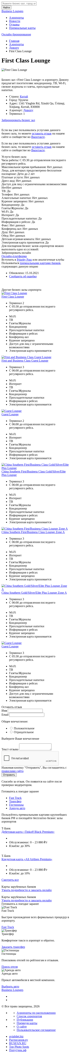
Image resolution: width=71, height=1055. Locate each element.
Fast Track (15, 797)
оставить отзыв (41, 133)
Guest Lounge (10, 414)
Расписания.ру (18, 1039)
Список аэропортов (29, 1016)
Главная (14, 40)
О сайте (22, 1026)
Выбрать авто (10, 986)
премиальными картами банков (40, 263)
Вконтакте (38, 137)
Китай (24, 96)
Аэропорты (16, 17)
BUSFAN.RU (17, 1043)
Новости (14, 21)
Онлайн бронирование (16, 34)
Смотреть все (10, 879)
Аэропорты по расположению (36, 1012)
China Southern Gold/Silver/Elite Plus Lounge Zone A (34, 592)
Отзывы (14, 24)
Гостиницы (16, 804)
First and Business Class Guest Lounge (25, 360)
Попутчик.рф (17, 1050)
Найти (6, 7)
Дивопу (14, 47)
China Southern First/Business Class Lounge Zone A (33, 532)
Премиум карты (27, 1023)
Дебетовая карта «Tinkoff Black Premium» (28, 831)
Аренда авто (17, 808)
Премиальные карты (22, 28)
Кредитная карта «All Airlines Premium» (27, 859)
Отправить (9, 774)
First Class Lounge (13, 296)
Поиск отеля (10, 966)
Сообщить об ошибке (23, 276)
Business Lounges (12, 11)
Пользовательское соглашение (36, 1030)
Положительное (24, 728)
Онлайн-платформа (14, 256)
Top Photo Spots (19, 1046)
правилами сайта (12, 771)
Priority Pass (24, 259)
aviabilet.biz (16, 1036)
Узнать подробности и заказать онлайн (27, 890)
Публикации (25, 1019)
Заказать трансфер (13, 946)
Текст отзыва (10, 749)
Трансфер (15, 801)
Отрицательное (24, 732)
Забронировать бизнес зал (18, 120)
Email (5, 714)
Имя (4, 710)
